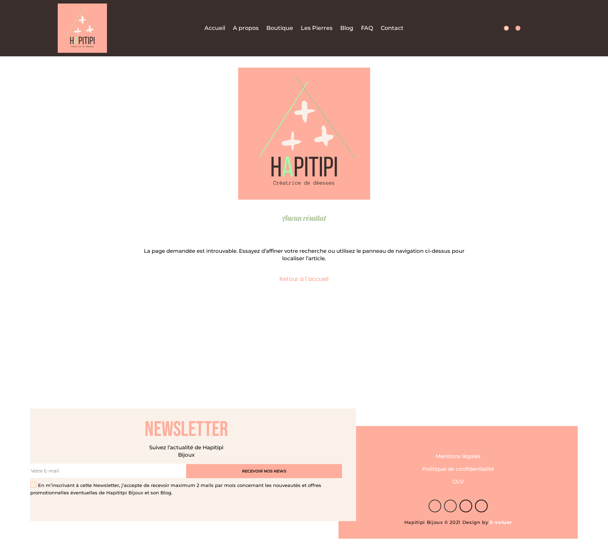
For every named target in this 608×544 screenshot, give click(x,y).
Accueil (214, 28)
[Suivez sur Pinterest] (450, 506)
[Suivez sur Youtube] (481, 506)
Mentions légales (458, 456)
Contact (392, 28)
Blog (346, 28)
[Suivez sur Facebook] (435, 506)
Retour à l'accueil (304, 279)
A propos (246, 28)
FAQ (367, 28)
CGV (458, 481)
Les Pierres (316, 28)
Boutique (279, 28)
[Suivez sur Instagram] (466, 506)
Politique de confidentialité (458, 468)
